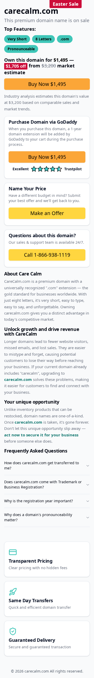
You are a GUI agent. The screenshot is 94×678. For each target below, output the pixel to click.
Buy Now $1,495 (47, 84)
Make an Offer (47, 213)
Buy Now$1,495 (47, 157)
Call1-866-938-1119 (47, 255)
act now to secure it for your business (41, 434)
